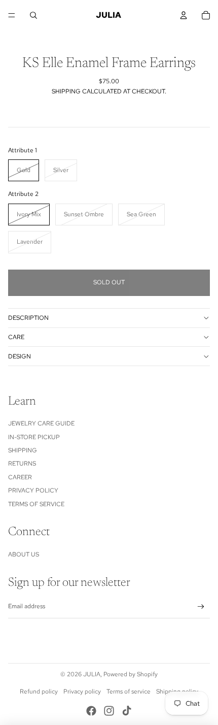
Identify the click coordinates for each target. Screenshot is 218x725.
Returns (22, 463)
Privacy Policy (33, 490)
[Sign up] (201, 607)
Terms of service (128, 691)
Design (19, 356)
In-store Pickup (34, 437)
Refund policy (39, 691)
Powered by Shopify (130, 674)
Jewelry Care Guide (41, 423)
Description (28, 318)
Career (20, 477)
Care (16, 337)
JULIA (91, 674)
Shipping (22, 450)
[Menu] (11, 15)
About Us (23, 554)
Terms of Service (36, 504)
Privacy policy (82, 691)
